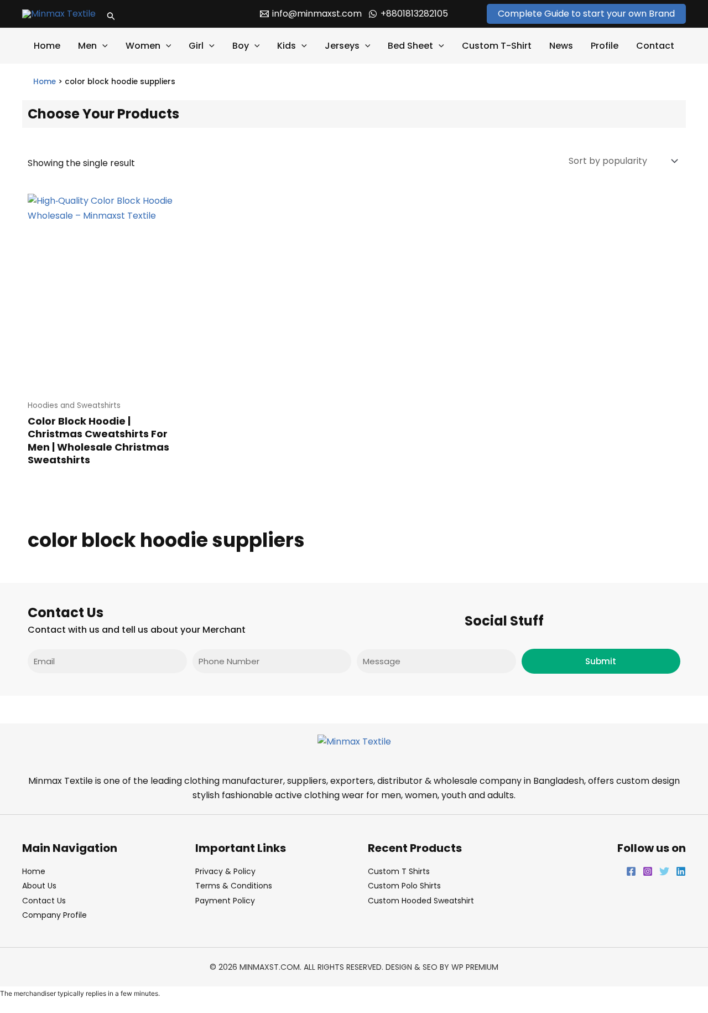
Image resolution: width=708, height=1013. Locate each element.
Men (87, 45)
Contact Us (44, 900)
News (561, 45)
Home (47, 45)
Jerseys (342, 45)
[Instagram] (648, 871)
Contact (655, 45)
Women (143, 45)
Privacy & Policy (225, 871)
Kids (286, 45)
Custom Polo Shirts (404, 885)
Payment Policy (225, 900)
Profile (604, 45)
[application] (102, 46)
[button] (111, 13)
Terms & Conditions (233, 885)
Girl (196, 45)
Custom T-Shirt (497, 45)
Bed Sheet (410, 45)
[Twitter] (664, 871)
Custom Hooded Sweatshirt (421, 900)
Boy (240, 45)
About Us (39, 885)
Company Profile (54, 915)
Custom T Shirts (399, 871)
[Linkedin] (681, 871)
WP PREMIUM (474, 967)
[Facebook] (631, 871)
